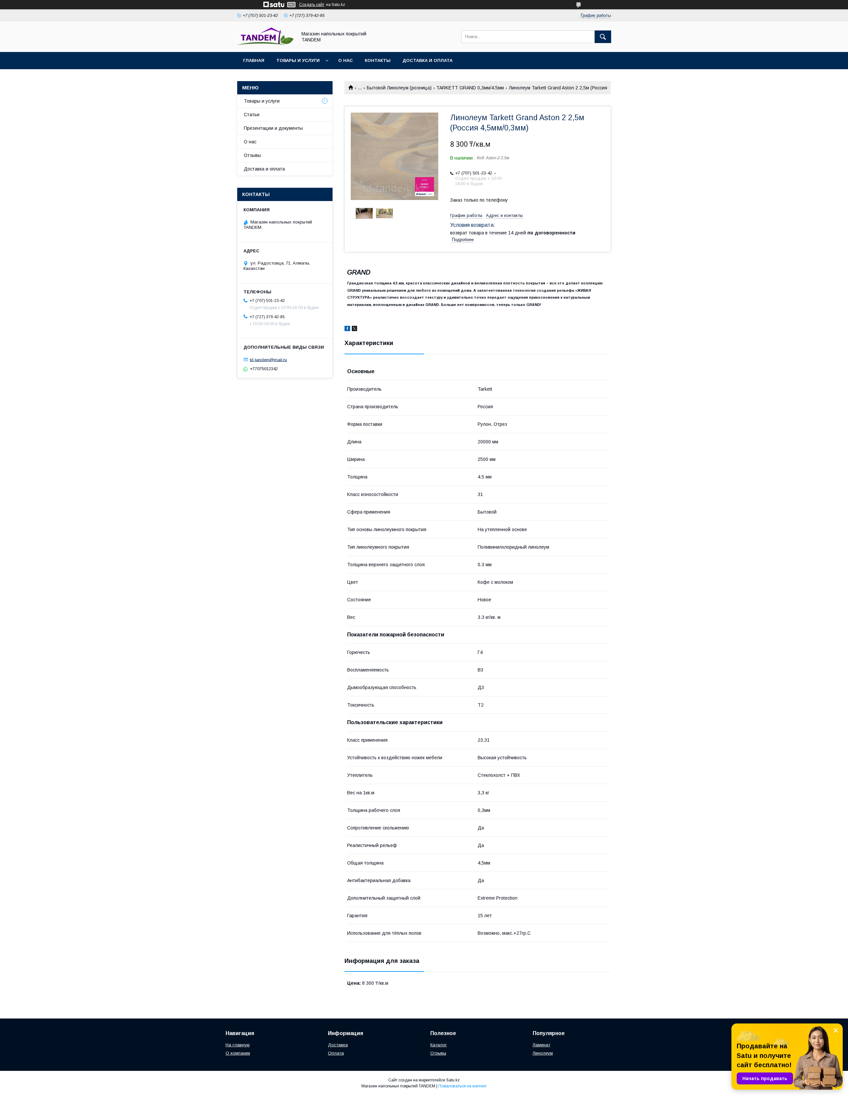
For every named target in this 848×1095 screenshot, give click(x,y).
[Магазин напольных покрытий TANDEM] (265, 43)
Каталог (438, 1044)
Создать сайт (311, 4)
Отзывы (252, 155)
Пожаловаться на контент (462, 1086)
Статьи (251, 114)
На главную (238, 1044)
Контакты (378, 60)
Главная (253, 60)
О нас (345, 60)
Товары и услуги (298, 60)
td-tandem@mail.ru (268, 359)
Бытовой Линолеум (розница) (399, 87)
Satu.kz (453, 1080)
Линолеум (543, 1053)
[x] (354, 329)
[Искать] (603, 36)
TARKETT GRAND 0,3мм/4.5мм (470, 87)
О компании (238, 1053)
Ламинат (541, 1044)
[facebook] (347, 329)
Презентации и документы (273, 128)
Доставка (338, 1044)
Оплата (336, 1053)
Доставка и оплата (427, 60)
